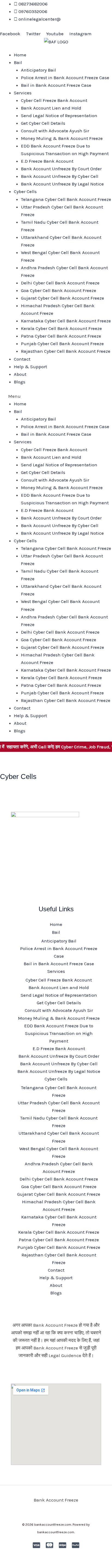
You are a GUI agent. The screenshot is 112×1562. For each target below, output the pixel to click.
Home (20, 54)
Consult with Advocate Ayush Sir (55, 130)
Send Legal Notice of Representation (59, 115)
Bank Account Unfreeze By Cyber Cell (59, 176)
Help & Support (30, 366)
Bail (18, 62)
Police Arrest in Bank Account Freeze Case (65, 77)
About (20, 374)
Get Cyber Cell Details (43, 123)
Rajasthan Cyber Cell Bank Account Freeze (65, 351)
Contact (22, 359)
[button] (56, 396)
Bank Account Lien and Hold (51, 108)
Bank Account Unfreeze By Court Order (61, 168)
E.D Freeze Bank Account (47, 161)
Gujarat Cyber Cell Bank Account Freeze (62, 298)
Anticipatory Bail (38, 70)
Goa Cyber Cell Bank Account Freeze (58, 290)
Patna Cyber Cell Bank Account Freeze (61, 336)
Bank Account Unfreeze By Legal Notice (62, 184)
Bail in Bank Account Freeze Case (56, 85)
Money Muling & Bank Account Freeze (62, 138)
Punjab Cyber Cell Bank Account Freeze (62, 343)
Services (23, 92)
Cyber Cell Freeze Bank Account (54, 100)
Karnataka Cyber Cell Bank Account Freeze (66, 320)
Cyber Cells (25, 191)
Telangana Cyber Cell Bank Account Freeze (66, 199)
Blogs (19, 381)
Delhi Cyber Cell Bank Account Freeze (60, 283)
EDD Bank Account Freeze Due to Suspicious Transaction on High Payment (58, 1033)
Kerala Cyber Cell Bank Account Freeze (61, 328)
